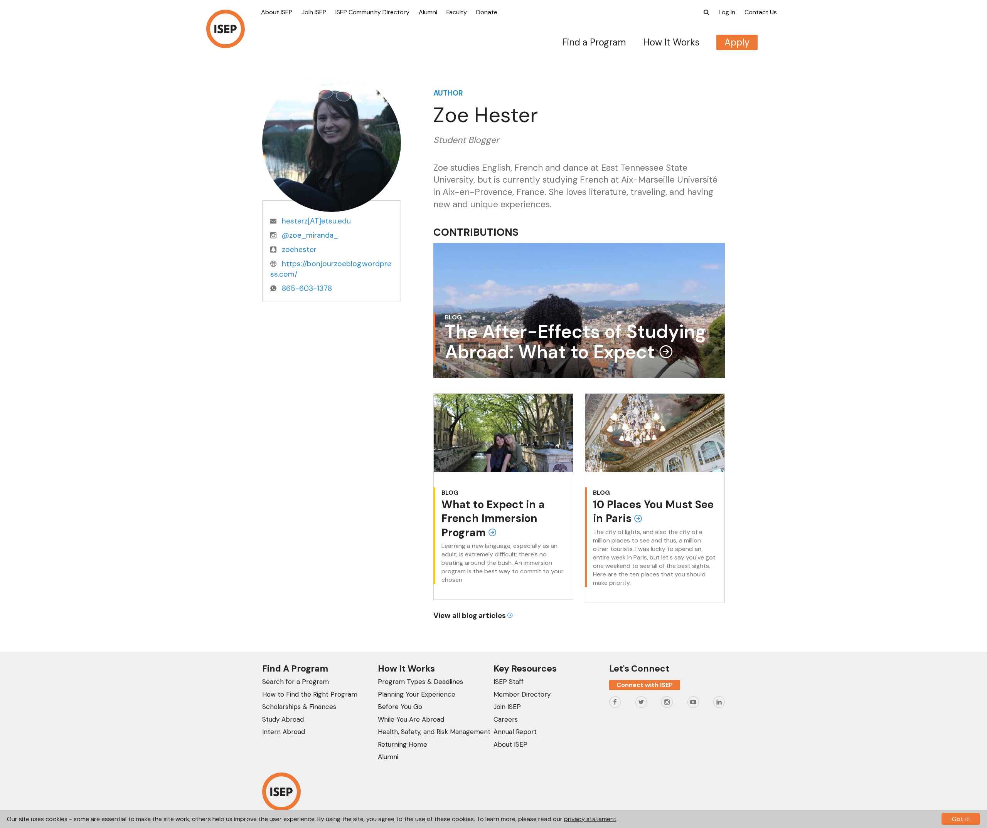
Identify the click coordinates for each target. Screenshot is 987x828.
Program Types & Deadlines (420, 681)
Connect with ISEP (644, 685)
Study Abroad (283, 719)
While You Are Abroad (411, 719)
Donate (486, 12)
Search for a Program (295, 681)
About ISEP (276, 12)
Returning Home (402, 744)
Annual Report (515, 731)
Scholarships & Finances (299, 706)
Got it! (961, 819)
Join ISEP (313, 12)
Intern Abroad (283, 731)
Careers (506, 719)
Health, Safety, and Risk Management (434, 731)
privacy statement (590, 819)
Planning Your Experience (416, 694)
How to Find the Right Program (309, 694)
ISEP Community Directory (372, 12)
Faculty (456, 12)
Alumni (428, 12)
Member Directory (522, 694)
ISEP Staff (509, 681)
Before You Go (400, 706)
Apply (737, 42)
